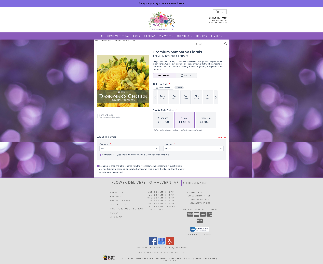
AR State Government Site (173, 252)
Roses (136, 36)
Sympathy (165, 36)
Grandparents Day (118, 36)
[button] (219, 11)
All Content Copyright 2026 (136, 258)
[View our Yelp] (170, 244)
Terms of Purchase (205, 258)
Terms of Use (169, 260)
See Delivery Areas (195, 182)
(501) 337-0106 (220, 22)
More (217, 36)
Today (179, 87)
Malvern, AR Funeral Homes (149, 248)
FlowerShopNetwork (163, 258)
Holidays (201, 36)
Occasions (183, 36)
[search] (226, 43)
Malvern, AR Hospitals (176, 248)
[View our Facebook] (153, 244)
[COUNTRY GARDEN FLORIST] (161, 21)
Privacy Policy (185, 258)
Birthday (149, 36)
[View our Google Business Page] (161, 244)
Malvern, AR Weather (147, 252)
